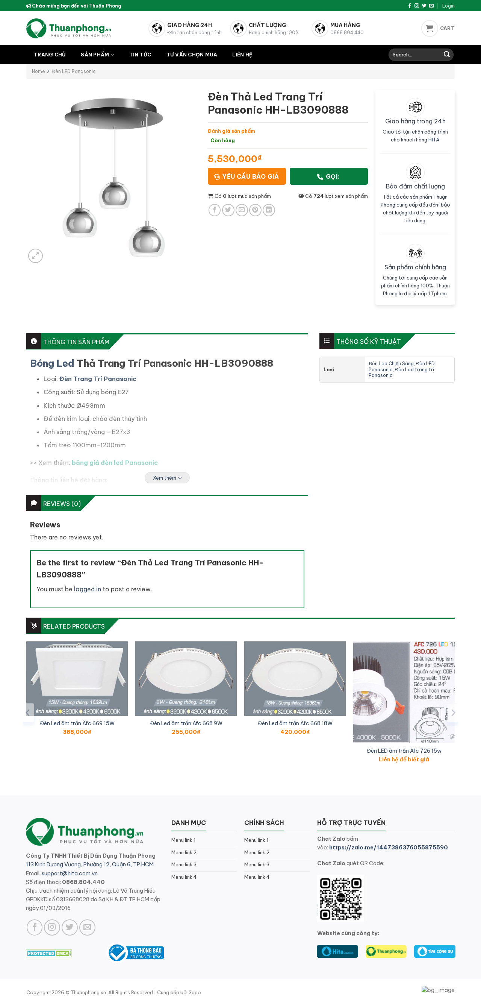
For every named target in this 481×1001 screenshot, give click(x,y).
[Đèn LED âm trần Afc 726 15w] (404, 692)
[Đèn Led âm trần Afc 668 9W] (186, 678)
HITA (434, 140)
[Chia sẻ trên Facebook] (215, 210)
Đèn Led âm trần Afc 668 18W (295, 723)
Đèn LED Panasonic (74, 71)
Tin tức (140, 55)
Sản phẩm (95, 55)
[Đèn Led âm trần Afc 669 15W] (77, 678)
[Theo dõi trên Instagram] (416, 6)
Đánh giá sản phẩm (231, 131)
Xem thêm (164, 478)
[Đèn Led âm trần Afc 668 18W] (295, 678)
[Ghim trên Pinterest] (255, 210)
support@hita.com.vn (70, 873)
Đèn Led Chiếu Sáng (391, 363)
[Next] (453, 712)
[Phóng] (35, 256)
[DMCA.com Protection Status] (49, 952)
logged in (87, 589)
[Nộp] (446, 55)
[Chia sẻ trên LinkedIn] (269, 210)
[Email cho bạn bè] (242, 210)
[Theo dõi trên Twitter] (424, 6)
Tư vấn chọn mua (192, 55)
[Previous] (28, 712)
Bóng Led (52, 363)
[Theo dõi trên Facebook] (409, 6)
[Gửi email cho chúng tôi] (431, 6)
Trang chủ (50, 55)
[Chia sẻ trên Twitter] (228, 210)
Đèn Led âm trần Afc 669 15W (77, 723)
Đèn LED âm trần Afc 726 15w (404, 750)
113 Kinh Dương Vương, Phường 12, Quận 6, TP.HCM (90, 864)
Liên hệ (242, 55)
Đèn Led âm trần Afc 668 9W (186, 723)
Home (38, 71)
